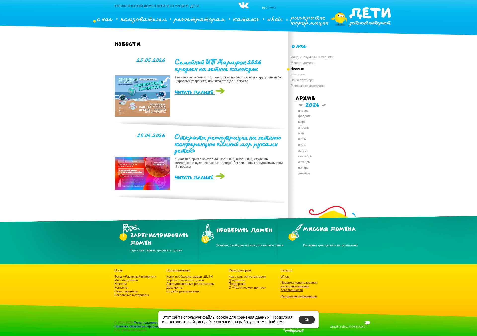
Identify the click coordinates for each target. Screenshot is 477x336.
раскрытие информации (309, 20)
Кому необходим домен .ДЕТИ (189, 276)
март (301, 122)
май (301, 133)
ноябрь (303, 167)
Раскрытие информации (299, 296)
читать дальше (195, 92)
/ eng (272, 7)
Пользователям (178, 270)
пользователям (143, 19)
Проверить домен (244, 230)
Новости (297, 68)
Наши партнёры (126, 291)
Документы (174, 287)
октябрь (304, 162)
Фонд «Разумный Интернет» (312, 57)
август (303, 150)
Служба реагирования (182, 291)
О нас (118, 270)
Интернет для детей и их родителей (330, 245)
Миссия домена (302, 63)
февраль (305, 116)
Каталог (287, 270)
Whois (285, 276)
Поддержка (237, 284)
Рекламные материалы (308, 86)
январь (303, 110)
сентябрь (305, 156)
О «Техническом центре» (247, 287)
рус (264, 7)
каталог (246, 19)
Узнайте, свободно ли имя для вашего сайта (249, 245)
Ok (307, 320)
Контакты (298, 74)
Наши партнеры (302, 80)
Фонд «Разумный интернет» (135, 276)
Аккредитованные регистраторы (190, 284)
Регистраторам (240, 270)
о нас (105, 19)
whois (275, 19)
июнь (302, 139)
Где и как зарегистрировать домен (156, 250)
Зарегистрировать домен (185, 280)
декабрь (304, 173)
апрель (303, 127)
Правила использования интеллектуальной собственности (299, 286)
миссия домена (329, 229)
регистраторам (199, 19)
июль (302, 145)
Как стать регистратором (247, 276)
